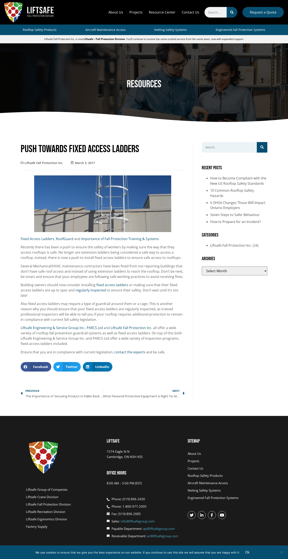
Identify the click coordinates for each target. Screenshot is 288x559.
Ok (247, 552)
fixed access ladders (112, 285)
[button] (36, 367)
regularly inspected (91, 290)
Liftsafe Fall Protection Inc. (44, 163)
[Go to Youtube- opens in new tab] (222, 515)
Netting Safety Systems (170, 30)
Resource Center (162, 12)
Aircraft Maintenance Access (105, 30)
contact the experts (129, 352)
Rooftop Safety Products (40, 30)
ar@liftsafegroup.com (162, 536)
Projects (136, 12)
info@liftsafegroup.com (138, 521)
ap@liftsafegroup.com (159, 528)
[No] (281, 552)
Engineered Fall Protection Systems (240, 30)
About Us (115, 12)
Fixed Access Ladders (37, 238)
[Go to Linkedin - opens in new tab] (202, 515)
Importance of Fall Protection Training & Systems (120, 238)
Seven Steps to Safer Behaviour (235, 214)
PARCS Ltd (95, 327)
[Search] (232, 12)
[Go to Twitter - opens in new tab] (192, 515)
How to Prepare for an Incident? (235, 221)
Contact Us (190, 12)
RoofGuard (64, 238)
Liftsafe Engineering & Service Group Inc (52, 327)
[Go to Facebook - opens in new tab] (212, 515)
